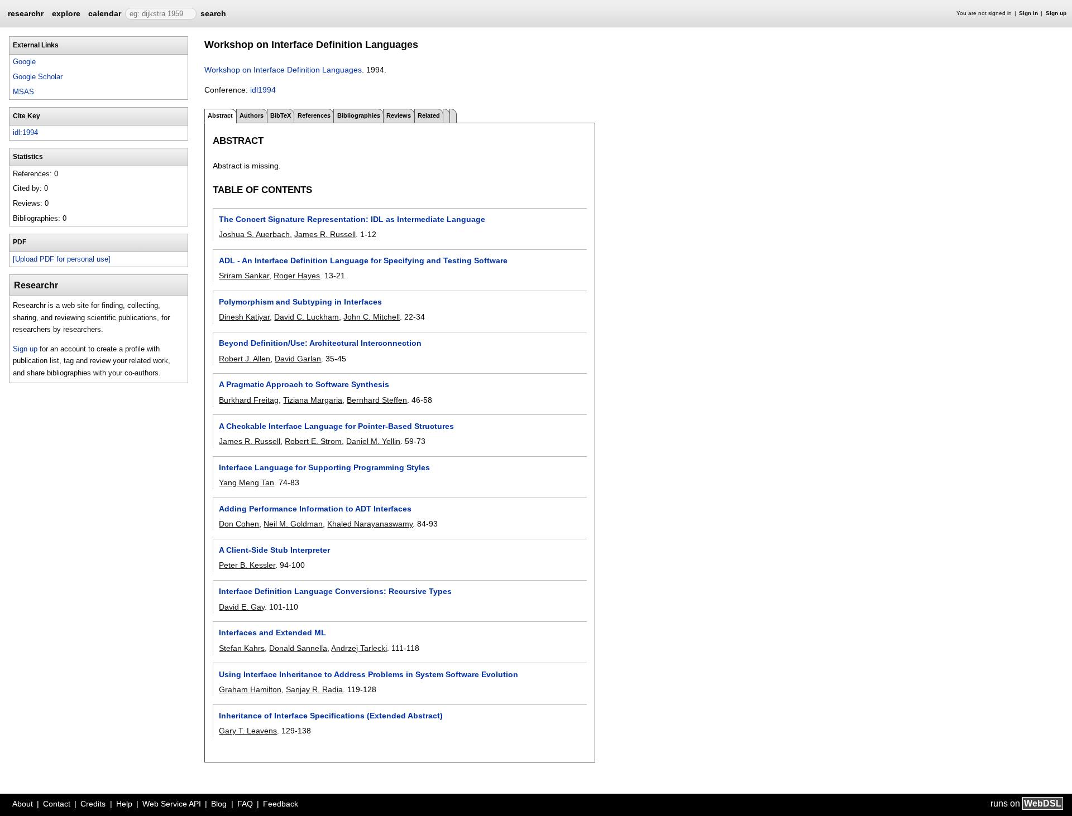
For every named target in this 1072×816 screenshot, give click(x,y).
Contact (56, 803)
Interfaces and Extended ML (272, 632)
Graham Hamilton (250, 689)
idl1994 (263, 89)
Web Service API (171, 803)
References (314, 115)
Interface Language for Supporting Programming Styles (324, 467)
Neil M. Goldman (293, 523)
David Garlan (298, 358)
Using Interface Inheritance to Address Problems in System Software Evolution (368, 674)
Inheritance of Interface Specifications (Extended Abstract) (331, 715)
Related (429, 115)
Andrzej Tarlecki (359, 648)
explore (66, 13)
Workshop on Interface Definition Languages (283, 69)
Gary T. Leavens (248, 730)
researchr (26, 13)
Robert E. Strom (313, 441)
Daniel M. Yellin (373, 441)
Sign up (1056, 13)
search (213, 13)
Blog (219, 803)
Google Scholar (38, 77)
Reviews (398, 115)
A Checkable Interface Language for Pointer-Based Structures (336, 426)
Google (24, 61)
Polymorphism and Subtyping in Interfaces (300, 301)
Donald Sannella (298, 648)
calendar (104, 13)
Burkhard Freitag (249, 399)
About (22, 803)
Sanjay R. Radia (314, 689)
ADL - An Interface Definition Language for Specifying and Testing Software (363, 260)
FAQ (245, 803)
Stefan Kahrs (242, 648)
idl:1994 (25, 132)
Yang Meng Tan (246, 482)
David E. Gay (242, 606)
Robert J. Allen (244, 358)
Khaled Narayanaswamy (370, 523)
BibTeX (280, 115)
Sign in (1028, 13)
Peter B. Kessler (247, 565)
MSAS (23, 92)
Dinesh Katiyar (244, 316)
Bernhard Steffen (377, 399)
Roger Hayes (297, 275)
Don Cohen (239, 523)
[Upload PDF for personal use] (62, 259)
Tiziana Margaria (312, 399)
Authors (252, 115)
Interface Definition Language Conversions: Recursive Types (335, 591)
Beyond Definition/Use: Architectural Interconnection (320, 343)
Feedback (280, 803)
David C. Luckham (306, 316)
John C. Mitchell (371, 316)
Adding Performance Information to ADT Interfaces (315, 508)
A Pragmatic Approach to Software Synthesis (304, 384)
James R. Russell (325, 234)
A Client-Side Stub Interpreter (274, 549)
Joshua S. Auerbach (254, 234)
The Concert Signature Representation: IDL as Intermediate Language (352, 219)
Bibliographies (358, 115)
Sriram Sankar (244, 275)
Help (124, 803)
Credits (93, 803)
